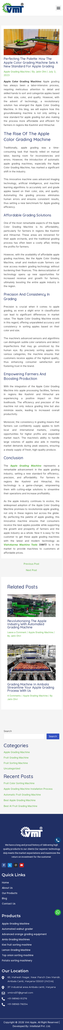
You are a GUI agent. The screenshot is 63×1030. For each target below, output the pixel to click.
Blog (4, 898)
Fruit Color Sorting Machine (19, 783)
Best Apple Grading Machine (20, 800)
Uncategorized (12, 768)
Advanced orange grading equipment (24, 934)
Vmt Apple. (31, 1022)
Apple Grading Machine (17, 71)
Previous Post (31, 564)
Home (5, 882)
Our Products (9, 893)
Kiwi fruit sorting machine (17, 944)
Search (8, 731)
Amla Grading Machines (16, 939)
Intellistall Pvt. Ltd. (40, 1026)
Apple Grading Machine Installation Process (28, 788)
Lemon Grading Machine (16, 950)
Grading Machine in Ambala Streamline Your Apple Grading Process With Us (30, 687)
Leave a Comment (16, 632)
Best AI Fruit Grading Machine (20, 806)
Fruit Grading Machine (16, 757)
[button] (58, 8)
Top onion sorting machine (17, 955)
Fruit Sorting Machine (16, 763)
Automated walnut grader (17, 929)
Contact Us (8, 903)
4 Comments (14, 695)
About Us (7, 888)
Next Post (31, 570)
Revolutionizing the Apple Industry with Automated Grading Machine (27, 624)
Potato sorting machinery (17, 960)
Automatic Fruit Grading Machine (22, 794)
